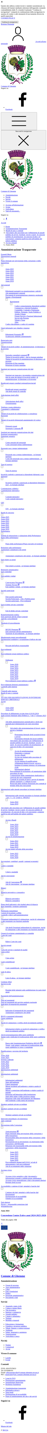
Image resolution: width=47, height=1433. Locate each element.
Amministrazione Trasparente (16, 229)
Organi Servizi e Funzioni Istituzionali (28, 316)
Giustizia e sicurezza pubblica (16, 1326)
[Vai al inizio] (2, 1224)
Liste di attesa (6, 972)
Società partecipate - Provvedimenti (18, 601)
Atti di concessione (8, 876)
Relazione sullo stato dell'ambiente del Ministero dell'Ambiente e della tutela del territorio (22, 1099)
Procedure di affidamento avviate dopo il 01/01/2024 (20, 714)
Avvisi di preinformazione (24, 751)
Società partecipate (7, 591)
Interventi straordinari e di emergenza (14, 1119)
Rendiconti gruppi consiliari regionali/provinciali (18, 383)
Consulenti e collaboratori (10, 409)
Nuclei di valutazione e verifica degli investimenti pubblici (22, 1023)
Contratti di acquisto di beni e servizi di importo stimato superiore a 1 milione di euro (27, 780)
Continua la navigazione (10, 22)
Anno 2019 (9, 281)
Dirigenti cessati (11, 426)
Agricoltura (9, 209)
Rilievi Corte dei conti (13, 942)
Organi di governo (12, 1285)
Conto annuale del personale (15, 443)
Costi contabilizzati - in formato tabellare (20, 968)
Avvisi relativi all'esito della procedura (19, 849)
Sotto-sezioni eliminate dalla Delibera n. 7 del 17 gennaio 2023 (23, 716)
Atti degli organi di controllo (15, 391)
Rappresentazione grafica (10, 615)
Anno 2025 (9, 269)
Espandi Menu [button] (6, 254)
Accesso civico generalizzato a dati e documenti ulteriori (25, 1180)
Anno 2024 (9, 271)
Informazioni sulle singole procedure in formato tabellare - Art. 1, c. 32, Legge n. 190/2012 (25, 797)
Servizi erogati (6, 945)
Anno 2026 (14, 664)
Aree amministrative (12, 1287)
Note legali (9, 1392)
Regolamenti (14, 302)
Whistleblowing (6, 1206)
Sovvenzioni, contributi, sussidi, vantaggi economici (19, 861)
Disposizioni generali (8, 256)
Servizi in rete (6, 984)
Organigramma (10, 403)
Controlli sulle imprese (9, 687)
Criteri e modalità (7, 866)
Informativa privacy (12, 1390)
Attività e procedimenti (9, 619)
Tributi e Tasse (20, 320)
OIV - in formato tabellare (14, 509)
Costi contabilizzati (8, 962)
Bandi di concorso (7, 513)
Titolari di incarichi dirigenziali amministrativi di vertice (21, 420)
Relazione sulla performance (11, 548)
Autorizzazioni (10, 1334)
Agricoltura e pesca (12, 1336)
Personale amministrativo (14, 1295)
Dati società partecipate (13, 597)
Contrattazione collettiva (9, 489)
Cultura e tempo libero (13, 1308)
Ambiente (9, 1330)
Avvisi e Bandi (11, 243)
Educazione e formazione (14, 1324)
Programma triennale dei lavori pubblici (29, 739)
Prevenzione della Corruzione (11, 1125)
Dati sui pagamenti (7, 1000)
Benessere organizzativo (9, 570)
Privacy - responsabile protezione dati (14, 1204)
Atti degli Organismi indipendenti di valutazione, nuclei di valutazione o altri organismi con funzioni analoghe (25, 929)
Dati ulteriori (5, 1202)
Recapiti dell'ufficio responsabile (17, 646)
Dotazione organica (8, 436)
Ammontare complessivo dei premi (13, 550)
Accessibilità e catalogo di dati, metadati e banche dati (20, 1186)
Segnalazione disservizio (14, 1382)
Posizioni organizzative (9, 434)
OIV (2, 503)
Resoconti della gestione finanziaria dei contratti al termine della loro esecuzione (28, 785)
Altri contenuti (6, 1121)
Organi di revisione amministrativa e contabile (17, 933)
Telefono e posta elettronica (11, 407)
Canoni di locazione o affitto (11, 913)
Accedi (3, 223)
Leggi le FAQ (10, 1378)
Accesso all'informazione (14, 205)
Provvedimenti (6, 649)
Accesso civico (6, 1170)
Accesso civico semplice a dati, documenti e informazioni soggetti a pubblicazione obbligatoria (23, 1177)
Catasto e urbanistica (12, 1316)
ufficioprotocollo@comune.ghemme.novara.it (22, 1372)
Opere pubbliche (7, 1018)
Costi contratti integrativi (14, 499)
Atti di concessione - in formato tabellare (20, 884)
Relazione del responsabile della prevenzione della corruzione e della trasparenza (23, 1147)
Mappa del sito (6, 1426)
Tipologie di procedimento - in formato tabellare (22, 634)
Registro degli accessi (13, 1182)
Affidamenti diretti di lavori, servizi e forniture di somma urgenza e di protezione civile (30, 765)
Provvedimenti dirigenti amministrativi (14, 685)
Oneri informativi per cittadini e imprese (15, 328)
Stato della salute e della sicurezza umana (20, 1096)
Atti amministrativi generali (15, 293)
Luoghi (8, 1358)
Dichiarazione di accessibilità (15, 1196)
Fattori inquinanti (11, 1084)
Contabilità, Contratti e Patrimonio (27, 310)
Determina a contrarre (22, 753)
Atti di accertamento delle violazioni (18, 1166)
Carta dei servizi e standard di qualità (14, 950)
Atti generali (5, 285)
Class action (5, 952)
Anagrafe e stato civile (13, 1306)
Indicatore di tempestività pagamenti (14, 1004)
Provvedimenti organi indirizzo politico (15, 654)
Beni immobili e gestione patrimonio (14, 906)
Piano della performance (9, 538)
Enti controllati (6, 572)
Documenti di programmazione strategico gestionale (24, 295)
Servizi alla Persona (22, 318)
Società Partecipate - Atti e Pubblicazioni (20, 599)
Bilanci (3, 888)
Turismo (8, 1318)
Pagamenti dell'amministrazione (12, 996)
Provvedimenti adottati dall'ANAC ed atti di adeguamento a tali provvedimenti (21, 1163)
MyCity (5, 1430)
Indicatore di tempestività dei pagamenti (19, 1011)
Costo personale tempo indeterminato (18, 445)
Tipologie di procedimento (10, 623)
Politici (7, 1293)
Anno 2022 (9, 275)
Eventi (7, 1360)
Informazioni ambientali (9, 1070)
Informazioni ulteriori (22, 769)
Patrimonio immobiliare (9, 911)
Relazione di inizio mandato (15, 365)
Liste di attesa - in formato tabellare (18, 978)
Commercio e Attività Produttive (26, 308)
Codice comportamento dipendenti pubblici (30, 306)
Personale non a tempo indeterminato (14, 448)
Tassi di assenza (6, 464)
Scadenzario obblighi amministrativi (18, 336)
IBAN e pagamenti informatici (12, 1016)
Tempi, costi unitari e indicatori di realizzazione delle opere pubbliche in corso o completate (24, 1046)
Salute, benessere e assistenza (16, 1332)
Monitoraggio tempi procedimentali (13, 637)
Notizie (8, 1345)
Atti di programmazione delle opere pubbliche (17, 1035)
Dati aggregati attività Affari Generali (14, 617)
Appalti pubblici (11, 1314)
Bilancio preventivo (12, 899)
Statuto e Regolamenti (13, 297)
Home (7, 227)
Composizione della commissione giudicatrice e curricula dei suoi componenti (27, 776)
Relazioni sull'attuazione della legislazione (20, 1094)
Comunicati (9, 1347)
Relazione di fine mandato (14, 363)
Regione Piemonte (7, 24)
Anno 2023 (9, 273)
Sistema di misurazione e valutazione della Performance (21, 536)
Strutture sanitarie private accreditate (14, 1104)
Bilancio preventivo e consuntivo (13, 892)
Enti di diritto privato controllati (12, 605)
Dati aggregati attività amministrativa (18, 632)
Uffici (7, 1289)
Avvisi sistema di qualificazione (26, 761)
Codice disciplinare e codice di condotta (19, 324)
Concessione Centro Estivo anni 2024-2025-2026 (23, 1215)
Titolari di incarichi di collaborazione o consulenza (19, 414)
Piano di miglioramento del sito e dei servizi (21, 1396)
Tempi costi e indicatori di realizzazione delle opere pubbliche (23, 1037)
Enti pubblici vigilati (8, 576)
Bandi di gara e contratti (14, 231)
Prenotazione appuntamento (15, 1380)
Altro (16, 322)
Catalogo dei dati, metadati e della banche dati (21, 1192)
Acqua (7, 207)
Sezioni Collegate (7, 1060)
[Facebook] (6, 219)
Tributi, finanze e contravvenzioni (17, 1328)
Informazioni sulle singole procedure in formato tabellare (21, 789)
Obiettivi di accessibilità (14, 1198)
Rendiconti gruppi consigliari (15, 389)
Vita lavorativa (10, 1310)
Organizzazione (6, 342)
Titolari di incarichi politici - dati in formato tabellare (24, 357)
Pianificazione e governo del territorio (14, 1051)
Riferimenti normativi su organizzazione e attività (23, 291)
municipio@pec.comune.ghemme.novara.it (20, 1375)
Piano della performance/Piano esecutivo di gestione (24, 544)
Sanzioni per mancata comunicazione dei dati (17, 369)
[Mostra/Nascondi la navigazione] (19, 121)
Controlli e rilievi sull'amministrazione (14, 915)
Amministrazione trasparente (15, 1388)
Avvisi (3, 701)
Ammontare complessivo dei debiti (17, 1013)
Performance (5, 531)
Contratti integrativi (12, 497)
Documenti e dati (11, 1297)
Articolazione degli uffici (10, 395)
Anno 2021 (9, 277)
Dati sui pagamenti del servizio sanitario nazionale (19, 1002)
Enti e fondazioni (11, 1291)
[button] (11, 195)
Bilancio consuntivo (12, 901)
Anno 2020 (9, 279)
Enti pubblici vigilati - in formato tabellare (20, 587)
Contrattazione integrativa (10, 491)
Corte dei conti (6, 935)
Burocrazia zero (6, 340)
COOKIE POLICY (8, 18)
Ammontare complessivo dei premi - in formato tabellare (25, 556)
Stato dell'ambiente (12, 1082)
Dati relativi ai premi (8, 560)
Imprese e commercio (13, 1312)
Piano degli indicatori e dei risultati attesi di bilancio (19, 904)
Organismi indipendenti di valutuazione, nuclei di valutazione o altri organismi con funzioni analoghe (23, 920)
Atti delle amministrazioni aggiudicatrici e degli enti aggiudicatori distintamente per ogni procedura (23, 723)
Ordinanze (9, 660)
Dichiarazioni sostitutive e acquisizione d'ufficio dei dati (21, 639)
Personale (4, 416)
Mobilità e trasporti (12, 1320)
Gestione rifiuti (6, 982)
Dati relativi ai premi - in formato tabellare (20, 566)
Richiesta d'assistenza (13, 1384)
